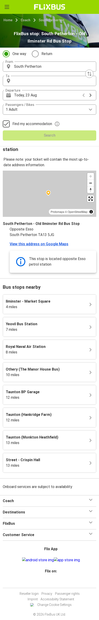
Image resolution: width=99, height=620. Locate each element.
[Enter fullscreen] (90, 198)
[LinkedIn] (51, 582)
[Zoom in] (90, 176)
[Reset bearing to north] (90, 189)
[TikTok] (54, 582)
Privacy (46, 593)
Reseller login (29, 593)
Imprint (33, 599)
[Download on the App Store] (67, 560)
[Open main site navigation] (7, 7)
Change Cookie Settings (54, 605)
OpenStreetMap (77, 212)
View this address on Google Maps (39, 244)
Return (46, 54)
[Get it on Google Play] (38, 560)
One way (19, 54)
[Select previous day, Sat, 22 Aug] (83, 95)
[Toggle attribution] (91, 212)
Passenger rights (67, 593)
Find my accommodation (32, 124)
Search (49, 135)
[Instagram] (49, 582)
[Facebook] (47, 582)
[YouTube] (50, 582)
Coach (25, 20)
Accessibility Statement (57, 599)
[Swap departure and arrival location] (89, 74)
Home (7, 20)
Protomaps (57, 212)
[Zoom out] (90, 183)
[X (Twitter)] (53, 582)
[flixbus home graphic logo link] (50, 7)
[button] (49, 66)
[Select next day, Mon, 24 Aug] (90, 95)
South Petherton (51, 20)
